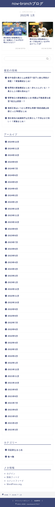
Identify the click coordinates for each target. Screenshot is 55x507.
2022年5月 (13, 336)
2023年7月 (13, 242)
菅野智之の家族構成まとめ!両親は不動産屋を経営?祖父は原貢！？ (29, 99)
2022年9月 (13, 309)
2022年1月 (13, 363)
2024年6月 (13, 175)
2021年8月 (13, 396)
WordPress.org (14, 484)
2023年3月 (13, 269)
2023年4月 (13, 262)
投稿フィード (13, 477)
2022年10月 (13, 302)
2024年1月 (13, 202)
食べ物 (11, 457)
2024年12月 (13, 142)
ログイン (11, 473)
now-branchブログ (27, 3)
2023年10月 (13, 222)
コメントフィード (15, 481)
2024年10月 (13, 155)
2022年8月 (13, 316)
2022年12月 (13, 289)
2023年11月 (13, 215)
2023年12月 (13, 209)
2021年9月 (13, 389)
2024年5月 (13, 182)
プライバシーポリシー (22, 500)
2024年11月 (13, 148)
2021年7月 (13, 403)
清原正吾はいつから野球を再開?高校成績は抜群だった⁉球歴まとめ (28, 109)
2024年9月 (13, 162)
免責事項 (37, 500)
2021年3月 (13, 430)
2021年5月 (13, 416)
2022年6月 (13, 329)
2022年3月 (13, 349)
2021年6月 (13, 410)
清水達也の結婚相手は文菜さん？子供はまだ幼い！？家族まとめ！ (29, 120)
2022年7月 (13, 322)
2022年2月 (13, 356)
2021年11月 (13, 376)
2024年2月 (13, 195)
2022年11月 (13, 296)
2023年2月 (13, 276)
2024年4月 (13, 189)
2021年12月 (13, 369)
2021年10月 (13, 383)
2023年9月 (13, 229)
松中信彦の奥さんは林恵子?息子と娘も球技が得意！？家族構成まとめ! (28, 79)
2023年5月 (13, 255)
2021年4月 (13, 423)
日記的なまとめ (15, 450)
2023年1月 (13, 282)
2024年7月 (13, 168)
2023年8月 (13, 235)
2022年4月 (13, 343)
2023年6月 (13, 249)
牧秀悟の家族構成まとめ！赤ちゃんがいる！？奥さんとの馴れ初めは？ (29, 89)
